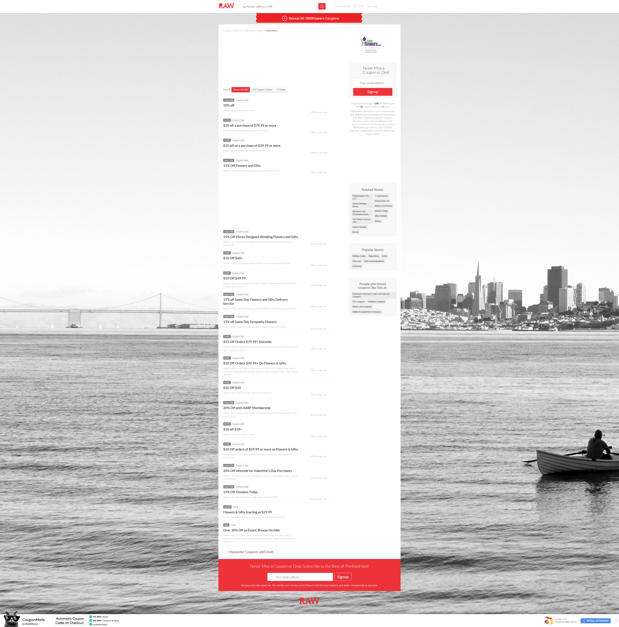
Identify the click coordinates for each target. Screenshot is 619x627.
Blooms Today (381, 211)
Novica (378, 221)
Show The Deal (314, 513)
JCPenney (357, 266)
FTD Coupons (359, 301)
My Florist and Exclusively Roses (360, 213)
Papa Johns (374, 256)
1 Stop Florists (381, 196)
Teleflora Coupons (376, 301)
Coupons (227, 30)
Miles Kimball (381, 216)
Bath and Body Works (374, 261)
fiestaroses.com (382, 201)
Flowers (259, 30)
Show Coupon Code (317, 106)
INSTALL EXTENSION (597, 620)
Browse (358, 6)
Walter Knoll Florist (383, 206)
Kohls (384, 256)
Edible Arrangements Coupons (367, 311)
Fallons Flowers (360, 227)
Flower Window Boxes (360, 205)
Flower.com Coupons (362, 306)
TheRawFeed (342, 6)
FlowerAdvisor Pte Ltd (361, 197)
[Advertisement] (373, 158)
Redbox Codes (359, 256)
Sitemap (372, 6)
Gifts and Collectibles (244, 30)
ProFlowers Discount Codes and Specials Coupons (371, 295)
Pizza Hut (357, 261)
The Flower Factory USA (361, 220)
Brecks (356, 232)
